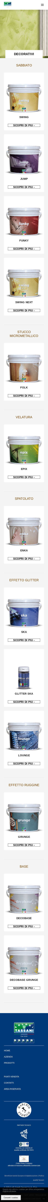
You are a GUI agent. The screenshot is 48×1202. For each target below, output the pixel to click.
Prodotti (9, 1063)
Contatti (9, 1083)
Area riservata (12, 1089)
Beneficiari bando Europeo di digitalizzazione (21, 1176)
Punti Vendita (11, 1076)
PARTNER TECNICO (24, 1125)
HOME (7, 1050)
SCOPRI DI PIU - (24, 125)
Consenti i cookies (11, 1198)
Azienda (8, 1057)
